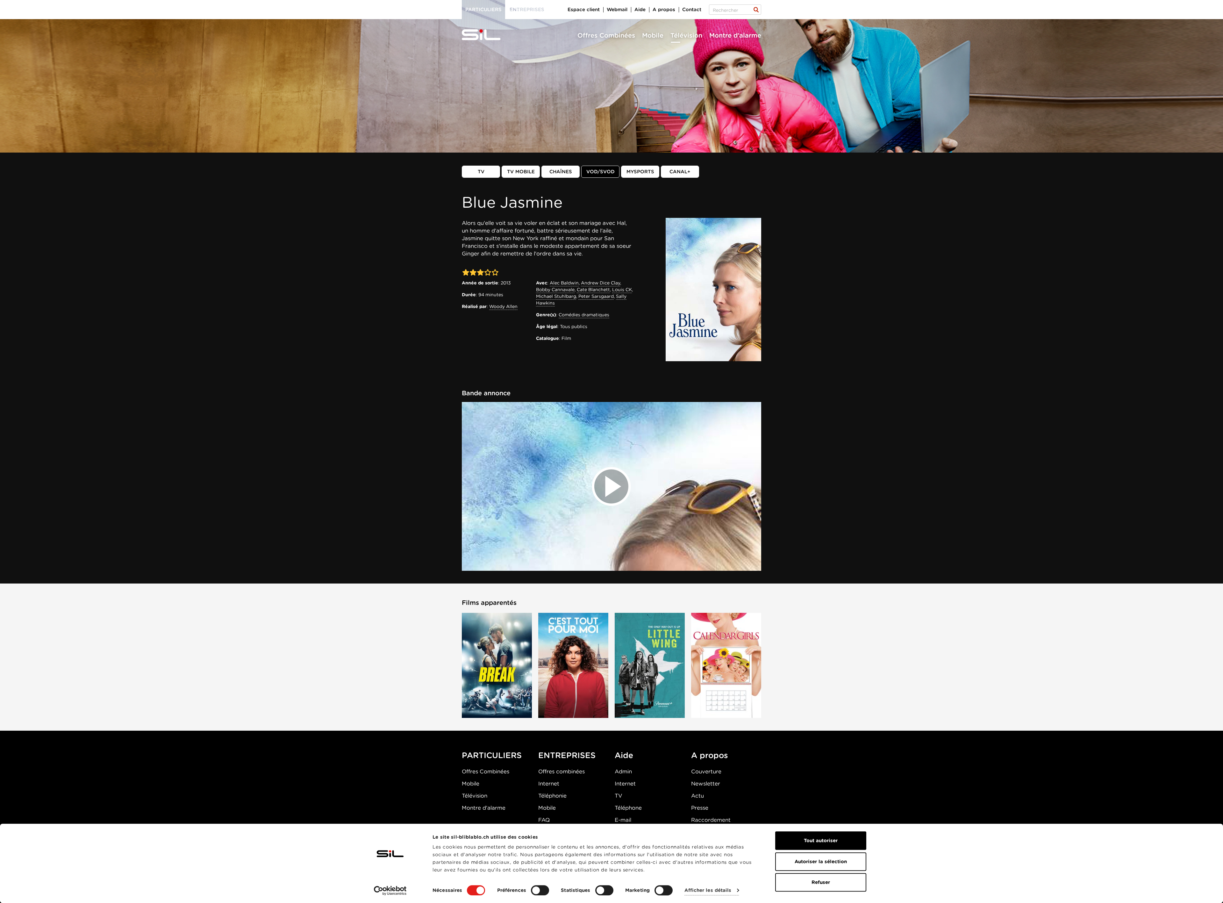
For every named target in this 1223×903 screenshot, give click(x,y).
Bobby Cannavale (555, 289)
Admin (623, 771)
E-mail (623, 820)
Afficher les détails (707, 890)
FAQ (544, 820)
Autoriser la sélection (821, 861)
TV (481, 172)
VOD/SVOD (600, 172)
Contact (691, 9)
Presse (699, 808)
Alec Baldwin (564, 282)
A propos (664, 9)
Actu (697, 795)
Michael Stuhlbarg (556, 296)
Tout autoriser (821, 840)
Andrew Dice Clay (600, 282)
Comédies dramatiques (584, 314)
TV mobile (521, 172)
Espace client (584, 9)
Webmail (617, 9)
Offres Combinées (606, 35)
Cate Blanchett (593, 289)
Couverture (706, 771)
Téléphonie (552, 795)
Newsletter (705, 783)
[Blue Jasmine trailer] (611, 486)
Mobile (652, 35)
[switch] (540, 890)
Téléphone (628, 808)
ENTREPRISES (567, 755)
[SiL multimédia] (488, 35)
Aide (640, 9)
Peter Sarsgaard (596, 296)
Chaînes (560, 172)
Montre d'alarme (735, 35)
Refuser (821, 882)
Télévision (686, 35)
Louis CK (622, 289)
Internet (548, 783)
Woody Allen (503, 306)
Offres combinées (561, 771)
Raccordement (711, 820)
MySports (640, 172)
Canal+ (679, 172)
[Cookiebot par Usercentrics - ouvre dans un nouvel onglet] (390, 890)
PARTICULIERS (492, 755)
